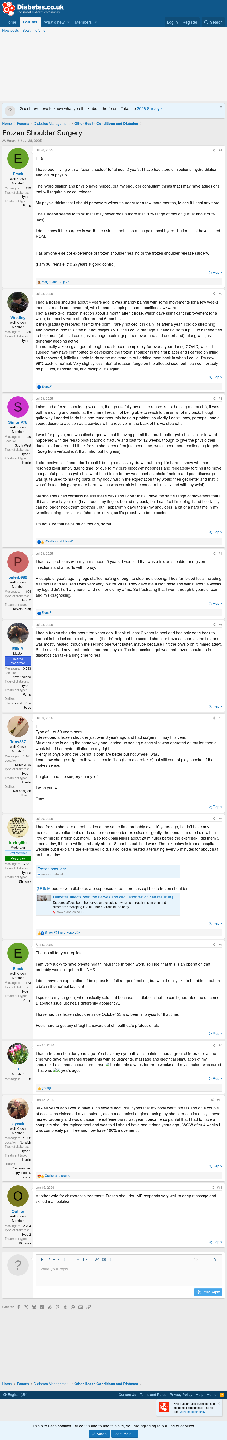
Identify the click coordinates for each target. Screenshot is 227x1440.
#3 (220, 398)
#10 (219, 1099)
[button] (68, 22)
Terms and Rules (153, 1394)
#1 (220, 150)
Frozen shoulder (51, 868)
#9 (220, 1045)
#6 (220, 718)
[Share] (214, 150)
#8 (220, 944)
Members (83, 22)
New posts (10, 30)
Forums (30, 22)
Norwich (25, 1142)
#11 (219, 1187)
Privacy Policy (181, 1394)
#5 (220, 624)
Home (11, 22)
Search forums (33, 30)
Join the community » (194, 1411)
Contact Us (127, 1394)
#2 (220, 293)
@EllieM (43, 888)
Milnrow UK (23, 765)
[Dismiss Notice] (220, 108)
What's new (54, 22)
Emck (11, 140)
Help (199, 1394)
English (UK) (17, 1394)
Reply (217, 272)
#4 (220, 553)
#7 (220, 818)
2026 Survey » (150, 108)
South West (23, 445)
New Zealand (21, 677)
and (55, 282)
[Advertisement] (113, 68)
